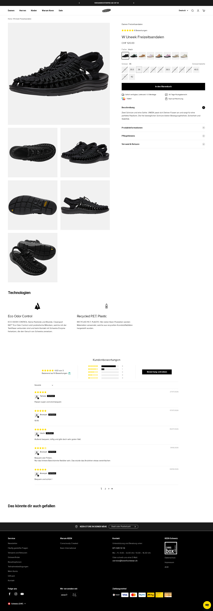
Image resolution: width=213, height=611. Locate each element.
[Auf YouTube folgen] (22, 594)
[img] (40, 392)
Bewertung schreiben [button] (157, 372)
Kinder (34, 10)
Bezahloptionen (15, 562)
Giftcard (11, 576)
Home (10, 19)
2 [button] (105, 489)
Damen (11, 10)
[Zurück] (79, 3)
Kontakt (11, 581)
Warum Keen (48, 10)
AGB (167, 567)
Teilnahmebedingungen (18, 567)
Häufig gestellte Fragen (18, 548)
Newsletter (12, 543)
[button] (128, 30)
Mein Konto (13, 571)
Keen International (68, 548)
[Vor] (133, 3)
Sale (61, 10)
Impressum (169, 562)
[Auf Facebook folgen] (9, 594)
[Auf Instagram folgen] (16, 594)
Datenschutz (170, 558)
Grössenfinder (14, 557)
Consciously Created (69, 543)
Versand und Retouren (17, 553)
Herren (22, 10)
